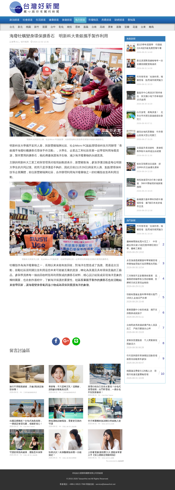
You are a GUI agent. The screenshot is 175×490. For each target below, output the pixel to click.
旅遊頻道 (67, 19)
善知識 (131, 19)
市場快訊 (93, 19)
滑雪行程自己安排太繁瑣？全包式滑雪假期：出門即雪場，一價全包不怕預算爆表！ (104, 389)
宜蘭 (126, 27)
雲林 (77, 27)
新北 (20, 27)
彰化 (61, 27)
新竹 (36, 27)
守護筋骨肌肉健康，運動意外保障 (26, 452)
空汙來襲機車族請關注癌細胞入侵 (104, 421)
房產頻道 (106, 19)
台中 (53, 27)
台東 (143, 27)
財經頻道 (119, 19)
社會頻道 (28, 19)
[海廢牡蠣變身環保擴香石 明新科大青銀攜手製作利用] (56, 341)
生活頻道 (41, 19)
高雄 (102, 27)
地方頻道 (80, 19)
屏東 (110, 27)
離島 (151, 27)
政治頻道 (14, 19)
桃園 (28, 27)
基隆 (118, 27)
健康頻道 (54, 19)
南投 (69, 27)
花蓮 (135, 27)
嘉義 (85, 27)
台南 (94, 27)
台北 (12, 27)
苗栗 (44, 27)
